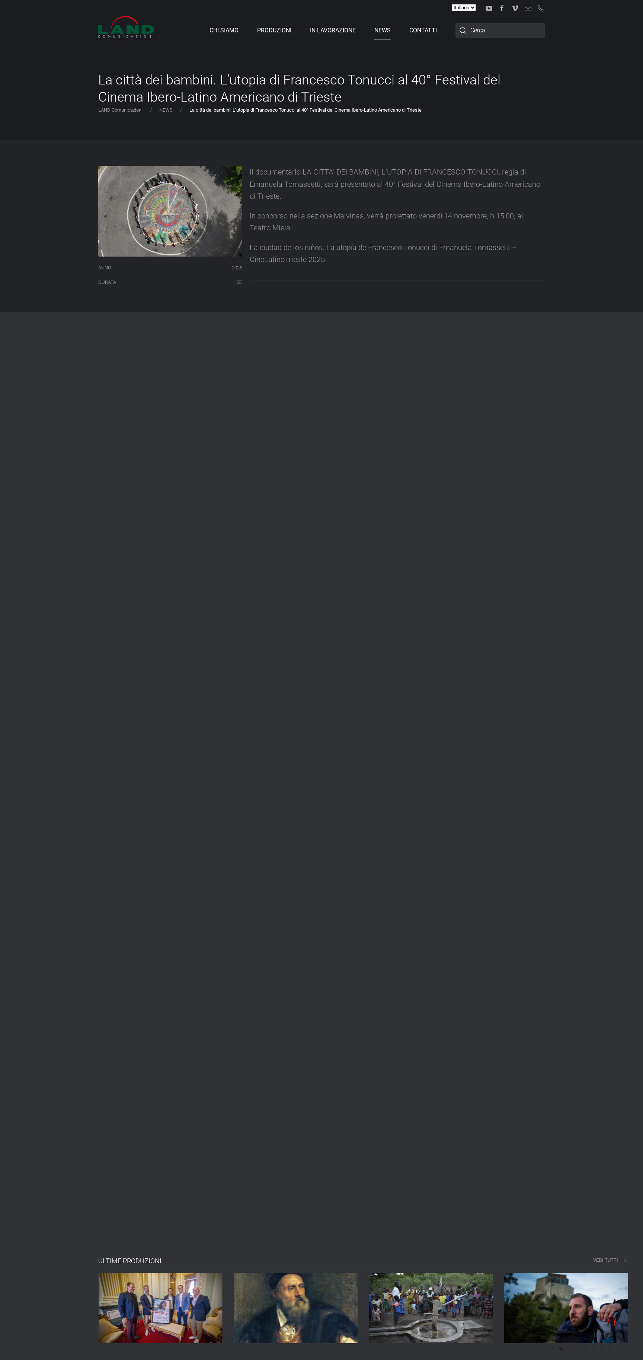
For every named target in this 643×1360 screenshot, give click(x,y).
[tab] (552, 1349)
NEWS (382, 30)
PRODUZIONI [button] (274, 30)
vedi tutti (605, 1260)
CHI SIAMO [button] (224, 30)
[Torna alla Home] (126, 30)
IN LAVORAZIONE (333, 30)
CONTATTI (423, 30)
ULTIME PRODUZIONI (129, 1261)
